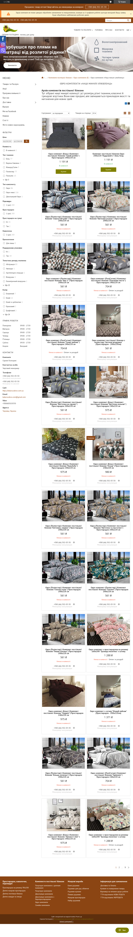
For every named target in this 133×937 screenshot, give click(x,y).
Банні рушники (73, 885)
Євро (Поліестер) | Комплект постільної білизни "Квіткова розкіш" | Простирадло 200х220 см (108, 219)
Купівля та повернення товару (112, 888)
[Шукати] (128, 20)
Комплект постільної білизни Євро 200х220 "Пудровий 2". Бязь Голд (108, 155)
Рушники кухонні (74, 891)
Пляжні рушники (74, 894)
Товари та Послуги (10, 84)
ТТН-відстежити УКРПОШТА (111, 897)
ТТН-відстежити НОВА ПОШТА (112, 894)
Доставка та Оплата (108, 885)
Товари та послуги (82, 30)
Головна (99, 30)
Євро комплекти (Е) (81, 78)
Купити (63, 171)
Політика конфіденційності (83, 919)
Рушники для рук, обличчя (78, 888)
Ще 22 (7, 285)
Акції (5, 88)
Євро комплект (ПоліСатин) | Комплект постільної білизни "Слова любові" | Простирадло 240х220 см (63, 342)
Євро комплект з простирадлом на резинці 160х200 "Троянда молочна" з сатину (108, 650)
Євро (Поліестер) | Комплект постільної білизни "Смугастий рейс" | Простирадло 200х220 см (63, 219)
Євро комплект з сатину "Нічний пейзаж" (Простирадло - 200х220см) (108, 712)
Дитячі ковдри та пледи (12, 896)
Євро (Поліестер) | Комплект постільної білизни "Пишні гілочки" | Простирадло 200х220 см (63, 651)
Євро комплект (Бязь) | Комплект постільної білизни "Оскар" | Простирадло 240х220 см (108, 466)
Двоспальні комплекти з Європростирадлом (44, 898)
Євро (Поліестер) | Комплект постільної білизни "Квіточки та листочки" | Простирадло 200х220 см (108, 528)
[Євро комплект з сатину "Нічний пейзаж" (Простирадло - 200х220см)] (108, 691)
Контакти (119, 30)
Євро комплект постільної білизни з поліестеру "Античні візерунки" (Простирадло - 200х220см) (108, 342)
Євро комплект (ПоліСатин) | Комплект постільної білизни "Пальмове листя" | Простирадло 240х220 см (108, 280)
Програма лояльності (11, 93)
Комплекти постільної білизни (60, 78)
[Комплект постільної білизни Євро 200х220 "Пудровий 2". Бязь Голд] (108, 134)
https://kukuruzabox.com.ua (13, 390)
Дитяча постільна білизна (12, 893)
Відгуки (6, 107)
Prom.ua (79, 917)
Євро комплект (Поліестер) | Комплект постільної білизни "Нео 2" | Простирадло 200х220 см (64, 280)
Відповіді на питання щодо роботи (114, 891)
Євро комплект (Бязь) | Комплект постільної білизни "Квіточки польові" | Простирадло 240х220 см (108, 404)
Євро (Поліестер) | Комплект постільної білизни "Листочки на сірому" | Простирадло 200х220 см (63, 404)
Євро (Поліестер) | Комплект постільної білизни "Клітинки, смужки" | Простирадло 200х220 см (63, 528)
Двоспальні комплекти (44, 894)
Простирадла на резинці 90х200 (16, 887)
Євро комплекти (41, 902)
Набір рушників (74, 900)
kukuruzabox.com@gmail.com (14, 397)
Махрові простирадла (76, 897)
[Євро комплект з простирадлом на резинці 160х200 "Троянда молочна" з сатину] (108, 629)
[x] (129, 104)
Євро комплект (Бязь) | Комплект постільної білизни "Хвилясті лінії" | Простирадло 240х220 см (63, 837)
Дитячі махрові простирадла (14, 890)
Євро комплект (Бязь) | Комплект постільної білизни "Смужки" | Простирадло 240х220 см (63, 713)
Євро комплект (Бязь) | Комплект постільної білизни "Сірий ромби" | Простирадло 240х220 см (63, 156)
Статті (5, 120)
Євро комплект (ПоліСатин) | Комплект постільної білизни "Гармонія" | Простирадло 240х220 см (108, 775)
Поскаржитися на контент (63, 919)
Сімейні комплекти (42, 905)
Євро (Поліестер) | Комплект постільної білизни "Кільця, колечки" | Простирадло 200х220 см (63, 775)
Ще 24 (7, 315)
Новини (6, 116)
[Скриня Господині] (10, 28)
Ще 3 (7, 180)
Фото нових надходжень (14, 125)
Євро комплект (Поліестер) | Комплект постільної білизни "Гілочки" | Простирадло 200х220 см (108, 589)
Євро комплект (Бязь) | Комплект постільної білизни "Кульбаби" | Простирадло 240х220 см (63, 466)
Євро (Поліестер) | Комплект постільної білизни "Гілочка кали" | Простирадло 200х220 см (63, 589)
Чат (124, 930)
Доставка (7, 102)
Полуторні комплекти (43, 891)
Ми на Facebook (9, 111)
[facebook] (126, 104)
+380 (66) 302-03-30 (97, 7)
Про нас (108, 30)
